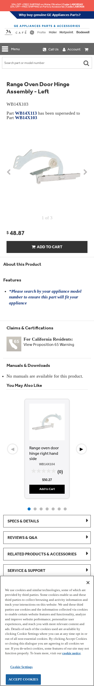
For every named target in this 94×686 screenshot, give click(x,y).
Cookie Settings (21, 667)
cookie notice (71, 653)
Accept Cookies (23, 679)
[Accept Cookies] (87, 582)
